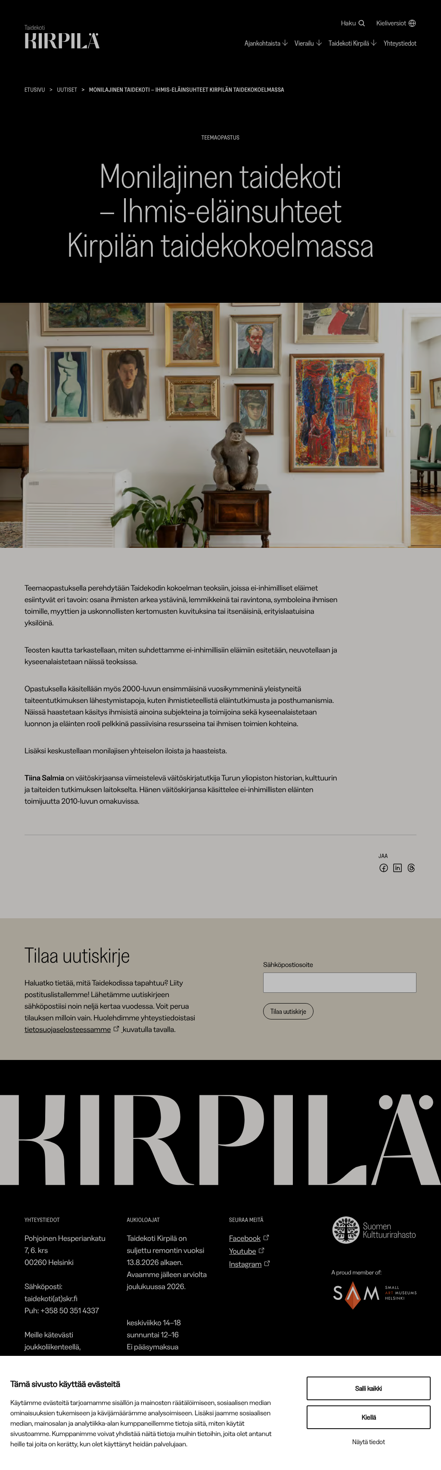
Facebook (245, 1238)
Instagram (245, 1264)
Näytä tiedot (368, 1442)
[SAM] (374, 1295)
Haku (348, 23)
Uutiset (67, 89)
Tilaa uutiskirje (288, 1011)
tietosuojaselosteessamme (68, 1029)
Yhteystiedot (400, 43)
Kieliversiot (391, 23)
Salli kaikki (368, 1388)
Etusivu (35, 89)
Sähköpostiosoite (288, 964)
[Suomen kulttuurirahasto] (374, 1230)
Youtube (242, 1251)
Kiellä (369, 1417)
